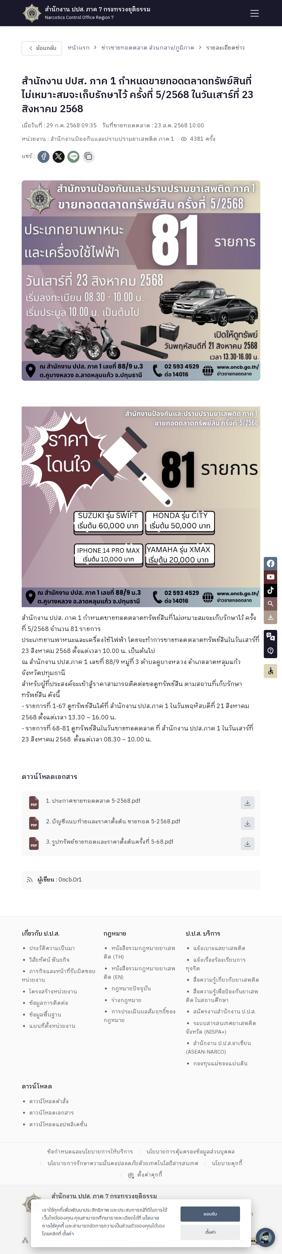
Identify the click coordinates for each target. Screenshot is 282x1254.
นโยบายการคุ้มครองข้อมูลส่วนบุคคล (191, 1152)
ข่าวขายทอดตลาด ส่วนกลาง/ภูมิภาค (147, 48)
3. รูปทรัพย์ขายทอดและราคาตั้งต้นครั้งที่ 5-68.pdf (109, 842)
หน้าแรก (79, 48)
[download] (247, 802)
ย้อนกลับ (46, 48)
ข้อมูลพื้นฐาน (45, 1015)
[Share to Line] (73, 157)
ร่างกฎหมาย (126, 1000)
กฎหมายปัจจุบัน (131, 988)
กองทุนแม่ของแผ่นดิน (220, 1064)
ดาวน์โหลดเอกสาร (51, 1113)
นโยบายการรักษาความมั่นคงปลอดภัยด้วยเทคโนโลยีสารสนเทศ (122, 1163)
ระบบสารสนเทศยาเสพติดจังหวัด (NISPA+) (221, 1027)
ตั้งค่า (68, 1234)
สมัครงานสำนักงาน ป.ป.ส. (224, 1012)
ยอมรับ (210, 1214)
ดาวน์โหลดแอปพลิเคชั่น (58, 1124)
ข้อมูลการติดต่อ (48, 1003)
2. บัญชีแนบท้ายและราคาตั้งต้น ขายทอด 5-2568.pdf (113, 821)
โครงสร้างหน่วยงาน (53, 992)
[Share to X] (59, 157)
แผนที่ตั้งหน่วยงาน (52, 1026)
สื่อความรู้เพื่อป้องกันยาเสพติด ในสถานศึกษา (222, 996)
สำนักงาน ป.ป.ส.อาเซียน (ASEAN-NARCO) (218, 1047)
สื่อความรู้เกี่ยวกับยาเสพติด (226, 980)
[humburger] (253, 13)
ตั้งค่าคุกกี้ (149, 1175)
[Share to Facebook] (43, 157)
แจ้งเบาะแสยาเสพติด (219, 948)
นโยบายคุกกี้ (227, 1163)
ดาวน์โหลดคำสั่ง (49, 1101)
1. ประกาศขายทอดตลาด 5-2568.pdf (93, 801)
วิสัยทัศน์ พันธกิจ (49, 960)
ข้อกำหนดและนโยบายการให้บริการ (90, 1152)
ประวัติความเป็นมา (52, 948)
